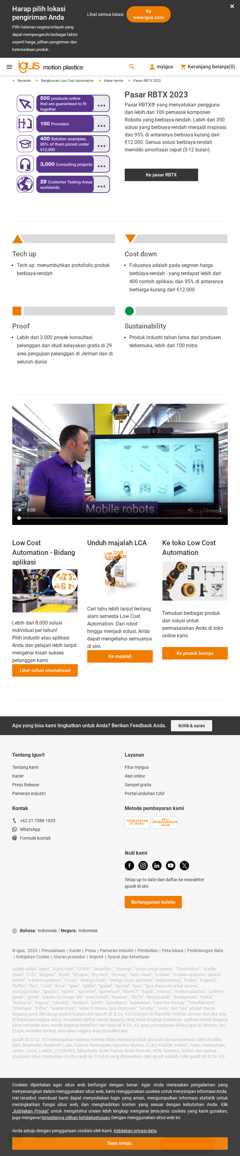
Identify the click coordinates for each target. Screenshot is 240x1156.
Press (90, 950)
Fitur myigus (137, 767)
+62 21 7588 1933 (37, 820)
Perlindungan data (205, 950)
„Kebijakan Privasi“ (30, 1111)
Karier (18, 775)
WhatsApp (30, 829)
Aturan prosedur (69, 956)
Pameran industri (29, 793)
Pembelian (148, 950)
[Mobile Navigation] (9, 67)
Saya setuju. (120, 1143)
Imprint (96, 956)
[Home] (50, 67)
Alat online (135, 775)
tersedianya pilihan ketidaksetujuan (76, 1117)
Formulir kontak (35, 838)
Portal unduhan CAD (144, 793)
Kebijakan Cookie (32, 956)
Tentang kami (25, 767)
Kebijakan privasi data (135, 1130)
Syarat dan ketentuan (128, 956)
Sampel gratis (138, 784)
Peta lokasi (172, 950)
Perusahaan (53, 950)
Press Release (25, 784)
